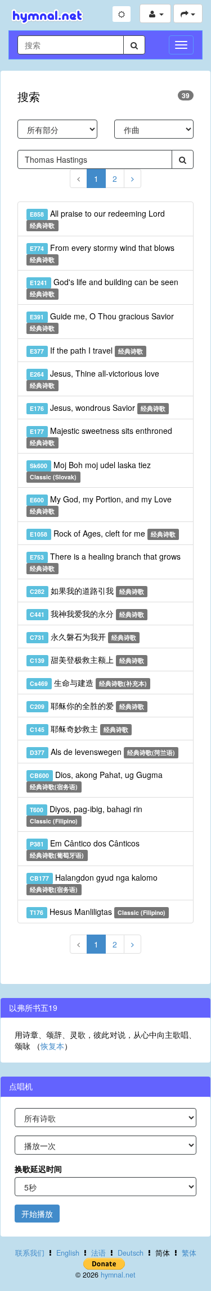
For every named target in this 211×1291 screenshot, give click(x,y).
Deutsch (130, 1253)
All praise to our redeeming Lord (97, 219)
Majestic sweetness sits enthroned (101, 436)
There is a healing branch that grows (105, 562)
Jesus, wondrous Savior (97, 407)
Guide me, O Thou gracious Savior (101, 321)
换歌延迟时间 (38, 1168)
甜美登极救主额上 (87, 659)
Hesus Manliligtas (97, 911)
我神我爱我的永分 (87, 613)
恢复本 (52, 1045)
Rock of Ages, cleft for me (103, 533)
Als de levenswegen (102, 751)
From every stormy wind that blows (102, 253)
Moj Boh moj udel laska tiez (90, 470)
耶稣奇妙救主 (79, 728)
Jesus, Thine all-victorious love (94, 379)
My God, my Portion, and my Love (100, 504)
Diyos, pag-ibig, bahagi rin (86, 814)
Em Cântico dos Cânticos (84, 848)
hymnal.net (118, 1275)
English (67, 1253)
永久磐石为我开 (83, 636)
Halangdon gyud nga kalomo (93, 883)
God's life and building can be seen (104, 287)
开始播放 (37, 1213)
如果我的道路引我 (87, 590)
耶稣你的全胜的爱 (87, 705)
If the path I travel (86, 350)
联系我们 (29, 1253)
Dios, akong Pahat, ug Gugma (96, 780)
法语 (98, 1253)
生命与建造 (88, 682)
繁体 (189, 1253)
